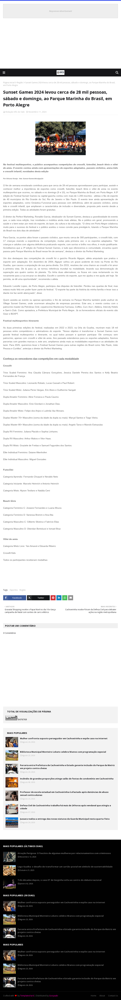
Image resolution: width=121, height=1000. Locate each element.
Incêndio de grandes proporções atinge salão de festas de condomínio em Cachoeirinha (66, 778)
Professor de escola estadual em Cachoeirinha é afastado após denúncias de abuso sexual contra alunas (64, 794)
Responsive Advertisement (60, 11)
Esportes (14, 590)
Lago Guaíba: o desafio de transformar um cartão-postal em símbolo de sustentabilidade (65, 866)
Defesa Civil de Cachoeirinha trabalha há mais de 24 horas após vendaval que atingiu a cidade (65, 807)
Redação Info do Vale (15, 112)
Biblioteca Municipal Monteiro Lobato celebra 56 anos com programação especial (63, 751)
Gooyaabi (53, 995)
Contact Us (113, 995)
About (102, 995)
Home (93, 995)
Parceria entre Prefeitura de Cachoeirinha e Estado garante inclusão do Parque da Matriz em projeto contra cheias (67, 767)
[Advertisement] (60, 45)
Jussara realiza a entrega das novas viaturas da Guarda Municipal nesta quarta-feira (64, 818)
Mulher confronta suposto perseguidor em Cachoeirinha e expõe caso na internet (63, 738)
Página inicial (9, 82)
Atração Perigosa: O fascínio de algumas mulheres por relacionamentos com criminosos (64, 853)
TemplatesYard (27, 995)
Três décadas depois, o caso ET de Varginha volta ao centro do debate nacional (59, 880)
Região (20, 82)
